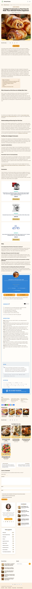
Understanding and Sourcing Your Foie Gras (9, 82)
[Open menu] (30, 1)
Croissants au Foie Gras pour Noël (8, 86)
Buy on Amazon (16, 239)
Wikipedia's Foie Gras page (22, 133)
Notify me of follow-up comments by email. (8, 495)
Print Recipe (9, 294)
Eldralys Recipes (7, 1)
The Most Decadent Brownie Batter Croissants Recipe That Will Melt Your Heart (5, 399)
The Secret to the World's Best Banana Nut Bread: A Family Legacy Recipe (25, 523)
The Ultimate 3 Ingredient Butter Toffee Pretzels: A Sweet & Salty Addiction (25, 519)
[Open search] (28, 1)
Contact (6, 587)
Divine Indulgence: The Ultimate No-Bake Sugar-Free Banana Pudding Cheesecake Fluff (25, 507)
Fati (13, 12)
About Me (2, 587)
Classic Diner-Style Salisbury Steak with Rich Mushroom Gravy (25, 515)
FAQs (3, 85)
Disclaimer (9, 587)
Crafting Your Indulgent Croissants (8, 83)
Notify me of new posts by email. (7, 497)
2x (26, 303)
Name (2, 486)
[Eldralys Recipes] (2, 1)
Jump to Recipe (16, 45)
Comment (3, 476)
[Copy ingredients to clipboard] (9, 303)
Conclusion (4, 84)
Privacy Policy (14, 587)
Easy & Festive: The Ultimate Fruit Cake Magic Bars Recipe (25, 511)
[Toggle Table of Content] (18, 80)
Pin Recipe (23, 294)
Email (2, 490)
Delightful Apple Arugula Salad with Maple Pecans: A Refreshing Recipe (13, 165)
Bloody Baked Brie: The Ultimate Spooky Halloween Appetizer (24, 399)
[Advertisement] (16, 62)
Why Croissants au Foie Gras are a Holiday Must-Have (11, 81)
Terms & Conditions (20, 587)
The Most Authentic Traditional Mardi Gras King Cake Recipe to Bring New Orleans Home (15, 399)
